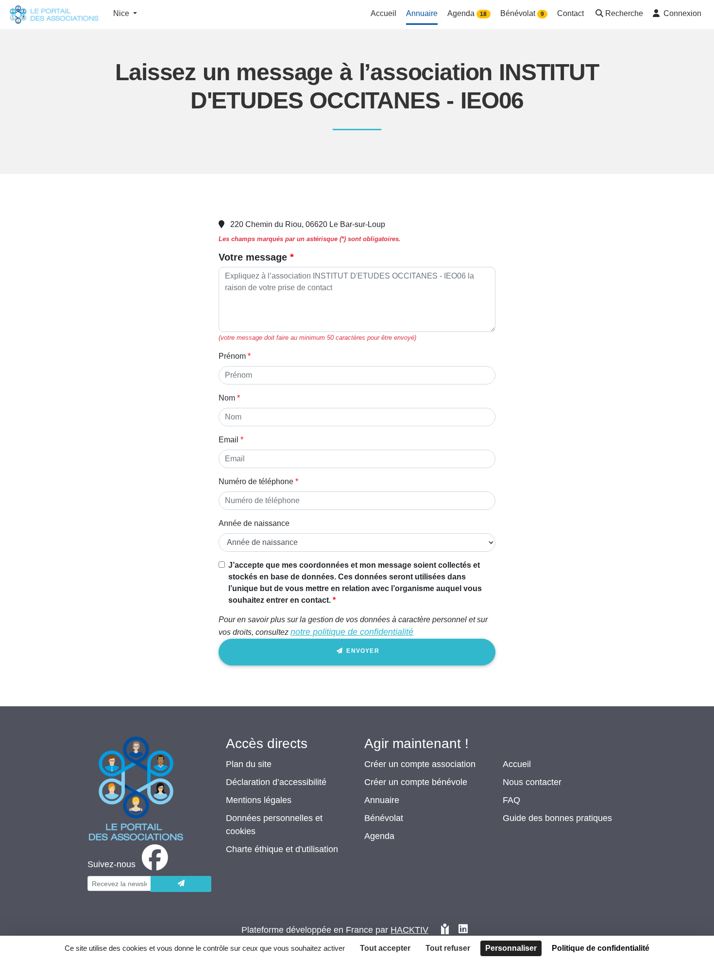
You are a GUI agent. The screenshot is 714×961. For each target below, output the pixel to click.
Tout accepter (385, 948)
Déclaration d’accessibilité (276, 782)
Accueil (517, 764)
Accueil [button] (383, 13)
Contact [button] (570, 13)
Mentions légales (258, 800)
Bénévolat (383, 818)
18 (483, 14)
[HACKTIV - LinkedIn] (463, 930)
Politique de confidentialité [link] (600, 948)
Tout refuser (447, 948)
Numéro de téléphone (256, 481)
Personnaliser (511, 948)
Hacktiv (409, 930)
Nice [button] (122, 13)
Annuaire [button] (422, 13)
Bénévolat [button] (522, 13)
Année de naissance (254, 523)
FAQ (511, 800)
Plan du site (249, 764)
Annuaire (381, 800)
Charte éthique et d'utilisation (282, 849)
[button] (618, 14)
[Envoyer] (181, 884)
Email (228, 440)
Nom (227, 398)
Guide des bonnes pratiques (557, 818)
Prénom (232, 356)
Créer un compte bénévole (415, 782)
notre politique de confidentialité (351, 632)
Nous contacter (532, 782)
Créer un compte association (420, 764)
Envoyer (361, 650)
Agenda (379, 836)
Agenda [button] (467, 13)
